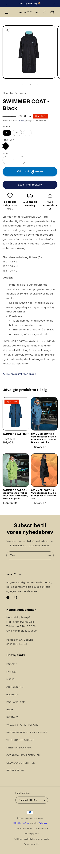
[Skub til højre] (37, 84)
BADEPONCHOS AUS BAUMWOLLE (26, 732)
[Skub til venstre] (22, 84)
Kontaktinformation (24, 829)
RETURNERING (15, 770)
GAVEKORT (13, 694)
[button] (6, 12)
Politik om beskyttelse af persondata (31, 839)
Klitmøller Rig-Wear (34, 818)
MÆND (10, 679)
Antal (5, 154)
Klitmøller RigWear (21, 823)
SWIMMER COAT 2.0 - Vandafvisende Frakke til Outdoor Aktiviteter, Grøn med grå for (15, 494)
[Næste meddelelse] (53, 3)
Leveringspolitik (31, 834)
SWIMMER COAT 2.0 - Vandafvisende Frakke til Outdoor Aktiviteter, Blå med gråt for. (44, 438)
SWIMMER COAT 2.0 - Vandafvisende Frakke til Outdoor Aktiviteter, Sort (44, 494)
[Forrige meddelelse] (6, 3)
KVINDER (11, 672)
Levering (22, 121)
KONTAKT (12, 717)
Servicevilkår (42, 829)
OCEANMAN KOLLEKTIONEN (23, 755)
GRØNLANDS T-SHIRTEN (20, 763)
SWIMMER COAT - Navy (16, 434)
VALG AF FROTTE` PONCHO (22, 725)
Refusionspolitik (31, 844)
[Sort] (6, 146)
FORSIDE (11, 664)
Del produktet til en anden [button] (21, 374)
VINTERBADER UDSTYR (20, 740)
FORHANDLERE (15, 702)
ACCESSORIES (15, 687)
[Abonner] (49, 555)
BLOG (9, 709)
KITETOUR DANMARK (19, 748)
